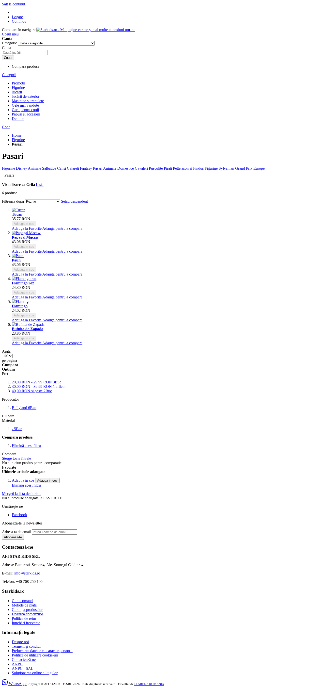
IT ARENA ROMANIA (149, 684)
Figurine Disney (15, 168)
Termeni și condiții (26, 646)
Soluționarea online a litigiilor (35, 673)
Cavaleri (142, 168)
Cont (6, 127)
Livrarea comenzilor (27, 614)
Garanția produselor (27, 609)
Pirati (168, 168)
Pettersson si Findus (189, 168)
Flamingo (20, 306)
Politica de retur (24, 618)
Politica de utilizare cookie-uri (35, 655)
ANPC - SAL (22, 668)
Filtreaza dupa (13, 201)
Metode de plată (24, 605)
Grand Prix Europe (250, 168)
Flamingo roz (23, 283)
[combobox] (24, 52)
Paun (16, 260)
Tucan (17, 214)
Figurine (18, 140)
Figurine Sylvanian (220, 168)
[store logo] (85, 30)
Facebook (19, 515)
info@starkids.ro (27, 573)
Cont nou (19, 21)
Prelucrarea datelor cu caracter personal (42, 651)
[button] (27, 228)
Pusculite (156, 168)
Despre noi (20, 642)
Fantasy (86, 168)
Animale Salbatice (42, 168)
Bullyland (24, 408)
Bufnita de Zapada (27, 329)
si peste (32, 391)
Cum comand (22, 601)
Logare (17, 17)
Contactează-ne (24, 659)
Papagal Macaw (25, 237)
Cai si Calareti (68, 168)
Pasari (98, 168)
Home (16, 135)
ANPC (17, 664)
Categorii (9, 75)
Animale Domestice (119, 168)
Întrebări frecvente (26, 623)
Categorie (10, 43)
